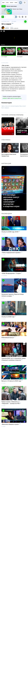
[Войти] (22, 17)
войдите (5, 98)
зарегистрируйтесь (15, 98)
